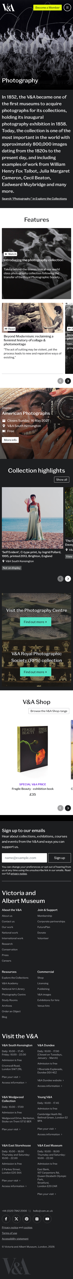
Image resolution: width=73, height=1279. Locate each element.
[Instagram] (37, 1219)
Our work (7, 927)
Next (68, 381)
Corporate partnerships (51, 921)
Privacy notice (10, 1227)
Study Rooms (10, 1000)
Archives (7, 1005)
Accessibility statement (15, 1238)
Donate (41, 932)
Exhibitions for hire (48, 1000)
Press (5, 955)
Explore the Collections (15, 977)
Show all (61, 479)
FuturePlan (43, 927)
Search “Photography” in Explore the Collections (34, 198)
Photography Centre (14, 994)
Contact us (8, 921)
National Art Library (13, 988)
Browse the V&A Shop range (49, 711)
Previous (60, 381)
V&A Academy (10, 983)
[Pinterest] (26, 1219)
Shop (40, 977)
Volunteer (43, 938)
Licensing (42, 983)
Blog (4, 1016)
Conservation (10, 949)
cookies (28, 1227)
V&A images (44, 994)
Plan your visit (10, 1076)
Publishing (43, 988)
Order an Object (11, 1011)
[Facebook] (6, 1219)
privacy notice (19, 873)
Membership (44, 915)
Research (7, 943)
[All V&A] (8, 7)
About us (7, 915)
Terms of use (9, 1233)
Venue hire (43, 1005)
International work (12, 938)
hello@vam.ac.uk (43, 1210)
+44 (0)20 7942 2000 (14, 1210)
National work (10, 932)
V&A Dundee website (49, 1080)
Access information (13, 1082)
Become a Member (47, 7)
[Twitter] (16, 1219)
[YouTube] (47, 1219)
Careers (6, 960)
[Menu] (67, 7)
